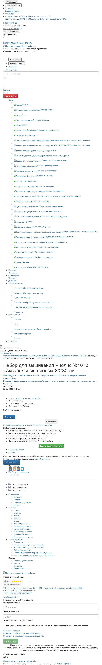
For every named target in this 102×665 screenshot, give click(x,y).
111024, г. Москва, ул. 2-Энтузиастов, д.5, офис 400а (35, 18)
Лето (40, 398)
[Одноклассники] (14, 469)
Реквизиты (18, 542)
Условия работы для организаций (28, 544)
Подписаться (10, 641)
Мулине (17, 518)
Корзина (6, 90)
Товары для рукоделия (24, 536)
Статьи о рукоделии (22, 502)
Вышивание (44, 458)
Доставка (18, 566)
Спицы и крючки (21, 534)
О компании (13, 494)
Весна (34, 398)
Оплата (17, 563)
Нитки (16, 515)
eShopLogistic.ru (64, 663)
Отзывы (17, 505)
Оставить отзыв (11, 462)
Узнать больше (6, 353)
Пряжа (17, 510)
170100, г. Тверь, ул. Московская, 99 (28, 16)
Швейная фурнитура (23, 531)
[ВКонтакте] (10, 469)
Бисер (16, 520)
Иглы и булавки (20, 523)
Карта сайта (19, 568)
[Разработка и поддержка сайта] (20, 660)
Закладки (9, 8)
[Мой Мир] (18, 469)
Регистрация (11, 1)
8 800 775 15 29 (10, 22)
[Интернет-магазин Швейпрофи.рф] (19, 572)
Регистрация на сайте (23, 560)
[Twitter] (22, 469)
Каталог (11, 507)
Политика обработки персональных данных (33, 552)
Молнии (17, 513)
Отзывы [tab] (11, 452)
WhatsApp (9, 13)
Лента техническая (22, 528)
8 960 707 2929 (9, 43)
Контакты (18, 497)
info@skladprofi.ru (13, 11)
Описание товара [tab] (16, 449)
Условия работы (15, 539)
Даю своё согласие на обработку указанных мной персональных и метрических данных (47, 625)
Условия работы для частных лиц (28, 547)
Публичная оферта (22, 550)
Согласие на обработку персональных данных (34, 555)
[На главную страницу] (19, 45)
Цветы (17, 398)
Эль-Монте (17, 28)
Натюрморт (26, 398)
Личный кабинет (13, 5)
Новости (17, 499)
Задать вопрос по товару (51, 446)
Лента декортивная (22, 526)
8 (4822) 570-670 (24, 43)
